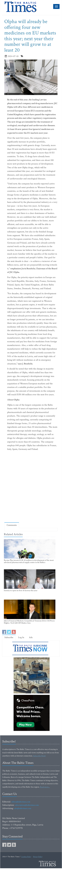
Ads (31, 637)
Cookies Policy (26, 857)
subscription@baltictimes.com (27, 805)
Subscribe (8, 637)
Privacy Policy (37, 857)
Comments (12, 525)
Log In (21, 637)
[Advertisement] (31, 487)
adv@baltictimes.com (22, 808)
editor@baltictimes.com (20, 802)
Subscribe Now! (39, 756)
